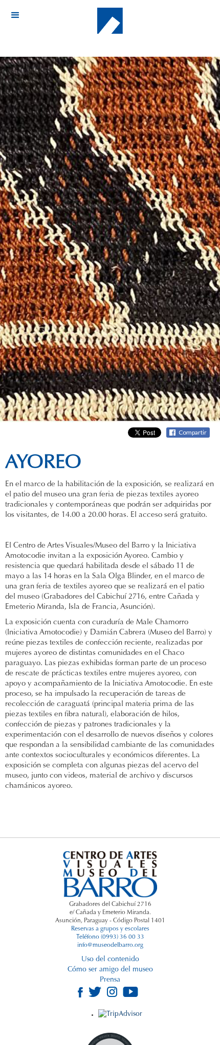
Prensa (110, 980)
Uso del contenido (110, 959)
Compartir (193, 432)
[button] (15, 15)
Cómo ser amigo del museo (110, 969)
